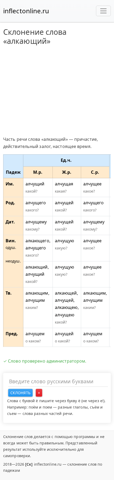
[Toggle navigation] (103, 11)
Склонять (20, 392)
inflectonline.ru (26, 10)
